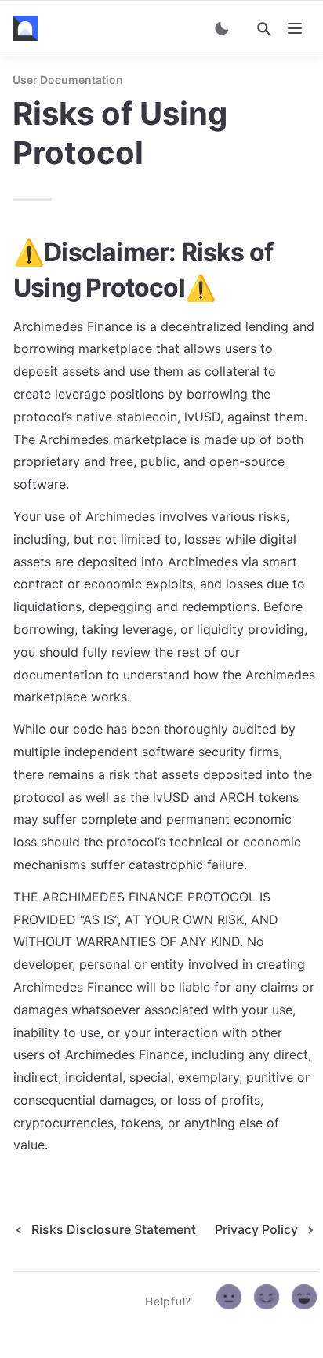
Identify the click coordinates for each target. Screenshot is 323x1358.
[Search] (264, 29)
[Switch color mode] (222, 28)
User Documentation (68, 79)
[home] (28, 28)
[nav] (294, 28)
